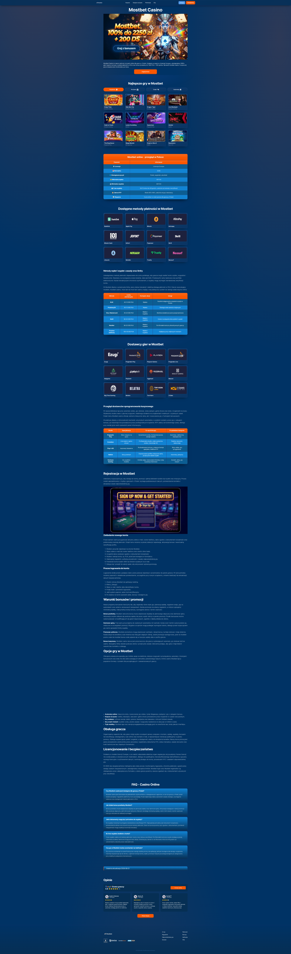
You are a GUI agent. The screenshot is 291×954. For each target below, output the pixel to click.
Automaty (176, 89)
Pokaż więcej (145, 916)
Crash (155, 89)
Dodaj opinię (178, 888)
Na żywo (133, 89)
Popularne (112, 89)
